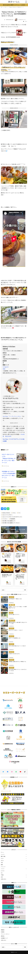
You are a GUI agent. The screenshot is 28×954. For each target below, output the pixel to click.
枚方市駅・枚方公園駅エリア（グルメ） (11, 522)
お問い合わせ (3, 879)
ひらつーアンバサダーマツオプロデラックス (12, 516)
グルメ (26, 21)
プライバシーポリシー (5, 934)
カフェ (13, 512)
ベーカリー (4, 518)
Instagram (6, 367)
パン (19, 512)
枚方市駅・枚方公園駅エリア (8, 520)
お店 (2, 862)
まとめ (2, 860)
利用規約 (2, 932)
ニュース (2, 854)
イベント (2, 868)
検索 (25, 590)
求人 (2, 872)
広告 (2, 877)
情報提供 (2, 929)
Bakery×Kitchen (6, 512)
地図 (4, 369)
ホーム (2, 852)
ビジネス (2, 870)
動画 (2, 864)
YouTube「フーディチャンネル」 (12, 416)
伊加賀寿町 (12, 518)
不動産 (2, 874)
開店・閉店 (3, 856)
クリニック (3, 866)
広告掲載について (4, 938)
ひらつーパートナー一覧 (6, 791)
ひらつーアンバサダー (7, 514)
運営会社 (2, 936)
